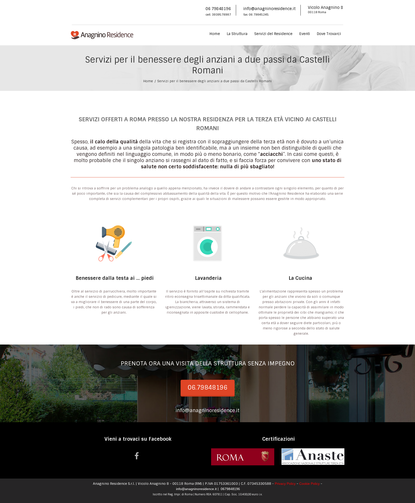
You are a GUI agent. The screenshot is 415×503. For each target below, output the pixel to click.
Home (214, 33)
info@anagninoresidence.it (269, 8)
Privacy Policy (285, 483)
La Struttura (237, 33)
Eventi (304, 33)
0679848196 (230, 489)
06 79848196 (218, 8)
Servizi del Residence (273, 33)
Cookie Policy (309, 483)
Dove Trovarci (329, 33)
